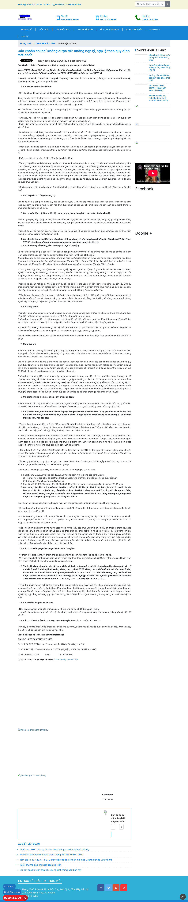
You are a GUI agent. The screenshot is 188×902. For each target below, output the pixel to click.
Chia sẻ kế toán (85, 29)
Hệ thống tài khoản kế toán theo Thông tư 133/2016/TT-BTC (51, 854)
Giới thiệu (44, 29)
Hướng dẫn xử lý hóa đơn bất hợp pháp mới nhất (159, 77)
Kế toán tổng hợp (109, 29)
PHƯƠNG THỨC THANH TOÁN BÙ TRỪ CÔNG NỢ (157, 88)
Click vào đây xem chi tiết (65, 659)
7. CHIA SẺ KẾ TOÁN (44, 43)
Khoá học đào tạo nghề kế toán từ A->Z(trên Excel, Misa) (158, 98)
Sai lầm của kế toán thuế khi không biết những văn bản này (50, 870)
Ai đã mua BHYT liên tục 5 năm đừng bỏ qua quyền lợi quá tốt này (54, 849)
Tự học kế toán (134, 29)
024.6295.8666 (70, 19)
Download (154, 29)
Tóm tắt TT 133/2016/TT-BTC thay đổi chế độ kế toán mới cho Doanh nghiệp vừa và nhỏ (66, 859)
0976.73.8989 (108, 19)
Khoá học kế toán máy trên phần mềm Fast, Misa (159, 57)
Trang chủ (26, 29)
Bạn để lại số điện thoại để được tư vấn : (118, 818)
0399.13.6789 (150, 19)
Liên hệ (24, 36)
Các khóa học (63, 29)
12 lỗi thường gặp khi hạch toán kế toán (40, 864)
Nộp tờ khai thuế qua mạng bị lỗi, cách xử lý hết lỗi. (159, 67)
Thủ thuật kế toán (67, 43)
